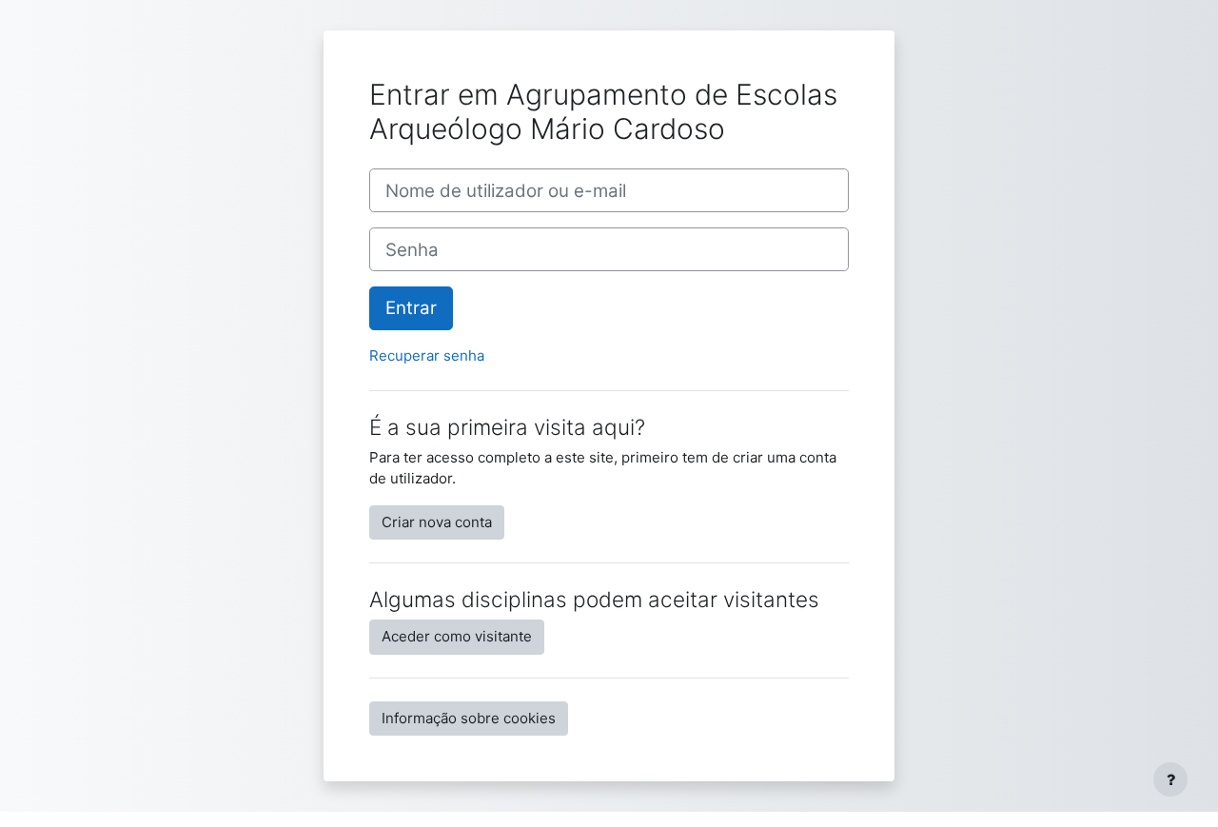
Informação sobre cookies (469, 718)
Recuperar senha (426, 355)
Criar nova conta (437, 522)
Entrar (411, 308)
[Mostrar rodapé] (1170, 779)
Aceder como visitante (457, 636)
